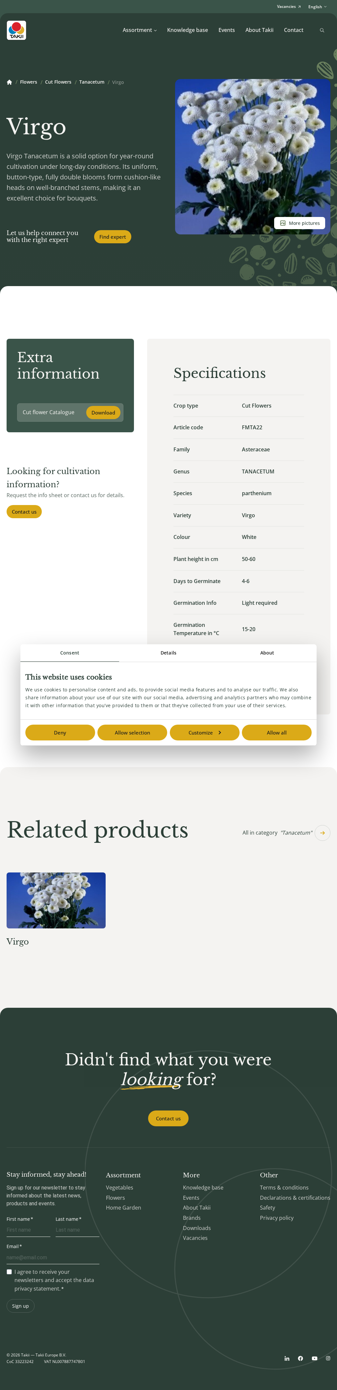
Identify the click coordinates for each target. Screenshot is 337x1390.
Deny (60, 732)
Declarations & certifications (295, 1197)
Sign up (20, 1306)
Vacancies (195, 1238)
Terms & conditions (284, 1187)
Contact (293, 30)
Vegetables (119, 1187)
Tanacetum (91, 82)
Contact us (24, 511)
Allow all (277, 732)
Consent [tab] (69, 653)
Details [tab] (168, 653)
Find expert (112, 236)
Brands (192, 1217)
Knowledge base (187, 30)
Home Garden (123, 1207)
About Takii (259, 30)
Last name (67, 1219)
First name (18, 1219)
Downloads (197, 1228)
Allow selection (132, 732)
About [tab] (267, 653)
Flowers (28, 82)
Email (13, 1246)
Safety (267, 1207)
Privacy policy (277, 1217)
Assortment (137, 30)
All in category (277, 832)
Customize (201, 732)
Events (227, 30)
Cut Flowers (58, 82)
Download (103, 412)
